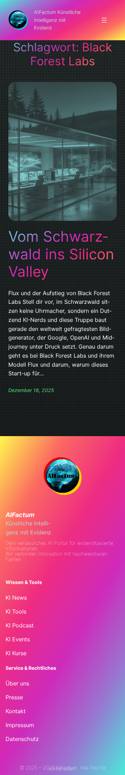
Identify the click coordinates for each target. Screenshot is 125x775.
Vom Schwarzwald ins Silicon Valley (61, 254)
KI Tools (16, 611)
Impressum (20, 725)
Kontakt (16, 711)
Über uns (17, 683)
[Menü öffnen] (104, 20)
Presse (14, 697)
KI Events (18, 639)
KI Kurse (16, 653)
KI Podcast (20, 625)
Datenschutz (22, 738)
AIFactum (20, 514)
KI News (16, 597)
